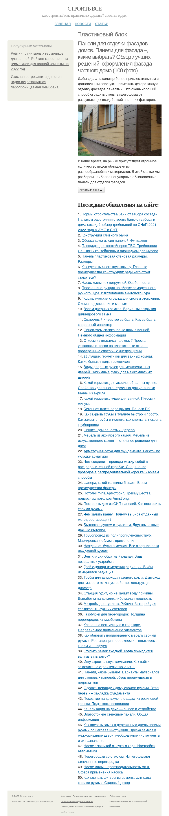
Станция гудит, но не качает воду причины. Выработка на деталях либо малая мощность (116, 596)
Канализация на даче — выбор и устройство (120, 708)
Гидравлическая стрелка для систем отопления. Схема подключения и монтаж (119, 301)
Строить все (84, 8)
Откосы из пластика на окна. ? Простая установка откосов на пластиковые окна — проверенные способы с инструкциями (113, 345)
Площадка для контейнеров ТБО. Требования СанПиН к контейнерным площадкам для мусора (118, 248)
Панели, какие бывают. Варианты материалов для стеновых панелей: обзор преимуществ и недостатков (118, 677)
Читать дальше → (91, 189)
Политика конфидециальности (77, 801)
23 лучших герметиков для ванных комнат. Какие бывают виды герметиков (115, 359)
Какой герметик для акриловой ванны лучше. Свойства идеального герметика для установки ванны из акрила (117, 387)
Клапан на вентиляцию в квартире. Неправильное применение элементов (110, 627)
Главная (63, 23)
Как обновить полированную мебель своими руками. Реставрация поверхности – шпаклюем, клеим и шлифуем (117, 640)
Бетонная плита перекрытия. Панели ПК (117, 408)
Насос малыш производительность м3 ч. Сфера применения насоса (114, 769)
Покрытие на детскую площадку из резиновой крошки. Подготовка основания (118, 701)
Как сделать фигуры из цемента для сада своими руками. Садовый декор (114, 780)
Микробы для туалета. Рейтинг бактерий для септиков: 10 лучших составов (117, 606)
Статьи (101, 23)
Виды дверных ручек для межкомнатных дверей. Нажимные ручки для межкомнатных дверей (115, 372)
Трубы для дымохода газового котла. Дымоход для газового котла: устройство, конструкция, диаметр (119, 582)
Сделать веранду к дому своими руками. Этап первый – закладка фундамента (118, 690)
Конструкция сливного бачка (105, 235)
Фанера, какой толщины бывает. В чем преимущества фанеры (112, 485)
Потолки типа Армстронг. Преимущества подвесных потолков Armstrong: (114, 495)
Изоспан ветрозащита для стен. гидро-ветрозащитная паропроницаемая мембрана (36, 82)
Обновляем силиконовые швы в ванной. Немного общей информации (114, 332)
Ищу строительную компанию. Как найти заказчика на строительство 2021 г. (113, 664)
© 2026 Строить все (22, 796)
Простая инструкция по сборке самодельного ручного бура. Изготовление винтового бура (117, 290)
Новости (83, 23)
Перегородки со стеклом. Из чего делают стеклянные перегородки (114, 759)
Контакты (66, 796)
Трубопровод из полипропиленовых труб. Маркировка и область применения (115, 538)
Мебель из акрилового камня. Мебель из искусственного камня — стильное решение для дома (117, 440)
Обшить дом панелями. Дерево (109, 429)
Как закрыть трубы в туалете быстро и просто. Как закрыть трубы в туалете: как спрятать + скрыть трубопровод (120, 419)
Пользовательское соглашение (89, 796)
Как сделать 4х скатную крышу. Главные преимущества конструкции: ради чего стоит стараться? (114, 272)
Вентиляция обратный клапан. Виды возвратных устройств (110, 559)
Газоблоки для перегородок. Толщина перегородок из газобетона (111, 617)
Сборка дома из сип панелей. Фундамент (115, 240)
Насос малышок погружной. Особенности (116, 282)
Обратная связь (118, 796)
